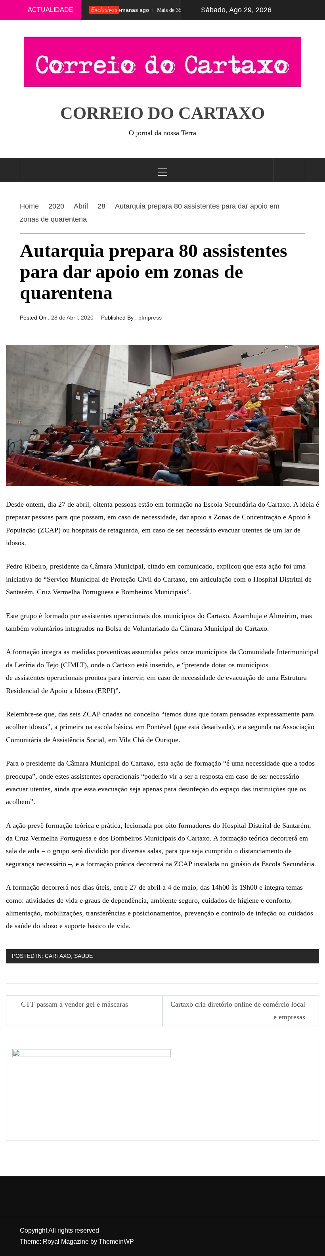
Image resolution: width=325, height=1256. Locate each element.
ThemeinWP (116, 1241)
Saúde (83, 956)
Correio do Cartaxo (162, 113)
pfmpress (150, 317)
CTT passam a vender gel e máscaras (74, 1004)
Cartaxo (58, 956)
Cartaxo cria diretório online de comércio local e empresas (237, 1010)
